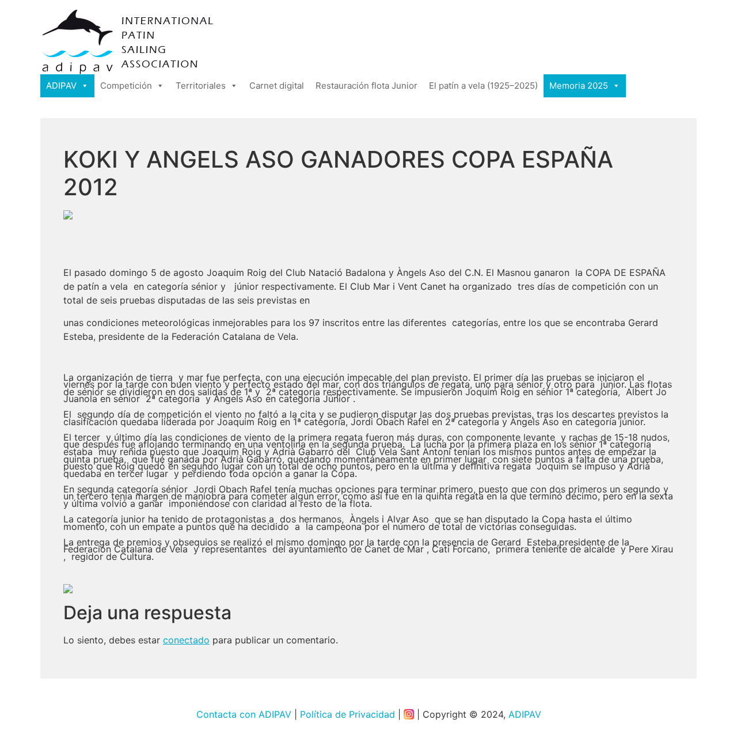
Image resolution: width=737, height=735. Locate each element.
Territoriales (201, 85)
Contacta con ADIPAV (243, 714)
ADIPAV (61, 85)
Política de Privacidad (347, 714)
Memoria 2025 (578, 85)
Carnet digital (276, 85)
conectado (186, 640)
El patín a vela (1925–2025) (483, 85)
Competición (126, 85)
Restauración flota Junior (366, 85)
